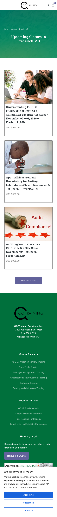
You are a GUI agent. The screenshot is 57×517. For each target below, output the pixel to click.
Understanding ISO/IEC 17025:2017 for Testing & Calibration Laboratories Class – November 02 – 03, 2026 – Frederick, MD (27, 114)
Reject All (28, 510)
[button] (4, 5)
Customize (28, 502)
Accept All (29, 495)
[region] (28, 492)
